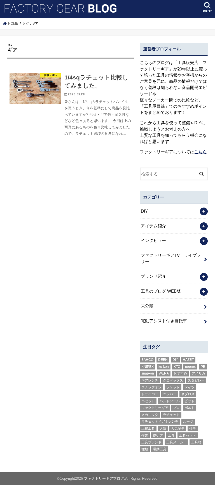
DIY (144, 211)
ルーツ (188, 421)
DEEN (163, 360)
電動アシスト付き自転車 (164, 321)
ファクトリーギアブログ (104, 478)
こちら (200, 152)
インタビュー (153, 240)
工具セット (187, 435)
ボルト (189, 408)
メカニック (149, 415)
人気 (163, 428)
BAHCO (147, 360)
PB (203, 367)
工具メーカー (176, 442)
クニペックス (173, 380)
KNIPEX (147, 367)
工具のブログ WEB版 (161, 291)
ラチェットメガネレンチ (159, 421)
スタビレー (196, 380)
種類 (144, 449)
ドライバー (149, 394)
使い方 (158, 435)
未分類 (147, 306)
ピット (189, 401)
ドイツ (189, 387)
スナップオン (151, 387)
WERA (164, 373)
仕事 (192, 428)
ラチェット (171, 415)
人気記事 (177, 428)
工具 (171, 435)
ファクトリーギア (154, 408)
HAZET (188, 360)
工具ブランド (151, 442)
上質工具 (148, 428)
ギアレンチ (149, 380)
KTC (177, 367)
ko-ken (163, 367)
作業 (144, 435)
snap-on (147, 373)
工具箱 (196, 442)
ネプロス (188, 394)
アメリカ (198, 373)
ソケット (173, 387)
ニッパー (169, 394)
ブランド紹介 (153, 276)
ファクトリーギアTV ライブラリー (171, 258)
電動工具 (159, 449)
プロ (176, 408)
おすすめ (180, 373)
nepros (190, 367)
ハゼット (148, 401)
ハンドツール (170, 401)
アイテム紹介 (153, 226)
